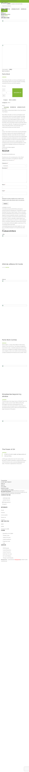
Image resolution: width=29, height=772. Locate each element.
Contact (3, 519)
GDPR (2, 526)
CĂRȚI (10, 69)
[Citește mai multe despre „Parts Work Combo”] (4, 360)
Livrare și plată (4, 515)
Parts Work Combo (9, 340)
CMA (4, 543)
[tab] (6, 107)
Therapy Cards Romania (8, 557)
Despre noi (3, 517)
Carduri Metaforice (7, 550)
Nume (3, 184)
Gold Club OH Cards (7, 554)
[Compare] (4, 261)
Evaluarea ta (5, 163)
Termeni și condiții (5, 528)
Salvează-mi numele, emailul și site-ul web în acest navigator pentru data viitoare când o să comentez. (13, 199)
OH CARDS (3, 486)
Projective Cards (6, 541)
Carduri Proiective (7, 552)
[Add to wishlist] (4, 270)
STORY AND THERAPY (6, 482)
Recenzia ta (5, 168)
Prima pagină (5, 69)
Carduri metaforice (7, 539)
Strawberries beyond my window (11, 395)
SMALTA (3, 483)
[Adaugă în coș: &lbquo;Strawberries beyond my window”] (4, 415)
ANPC (2, 524)
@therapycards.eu (6, 502)
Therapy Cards (6, 535)
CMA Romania (6, 548)
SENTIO (3, 485)
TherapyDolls (4, 480)
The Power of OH (8, 449)
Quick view (4, 277)
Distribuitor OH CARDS (8, 533)
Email (3, 190)
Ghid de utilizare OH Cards (12, 264)
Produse (3, 512)
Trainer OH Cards (6, 537)
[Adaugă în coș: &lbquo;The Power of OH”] (4, 469)
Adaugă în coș (17, 92)
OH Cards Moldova (7, 555)
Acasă (2, 510)
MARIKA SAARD (5, 488)
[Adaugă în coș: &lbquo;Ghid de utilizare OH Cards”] (4, 273)
